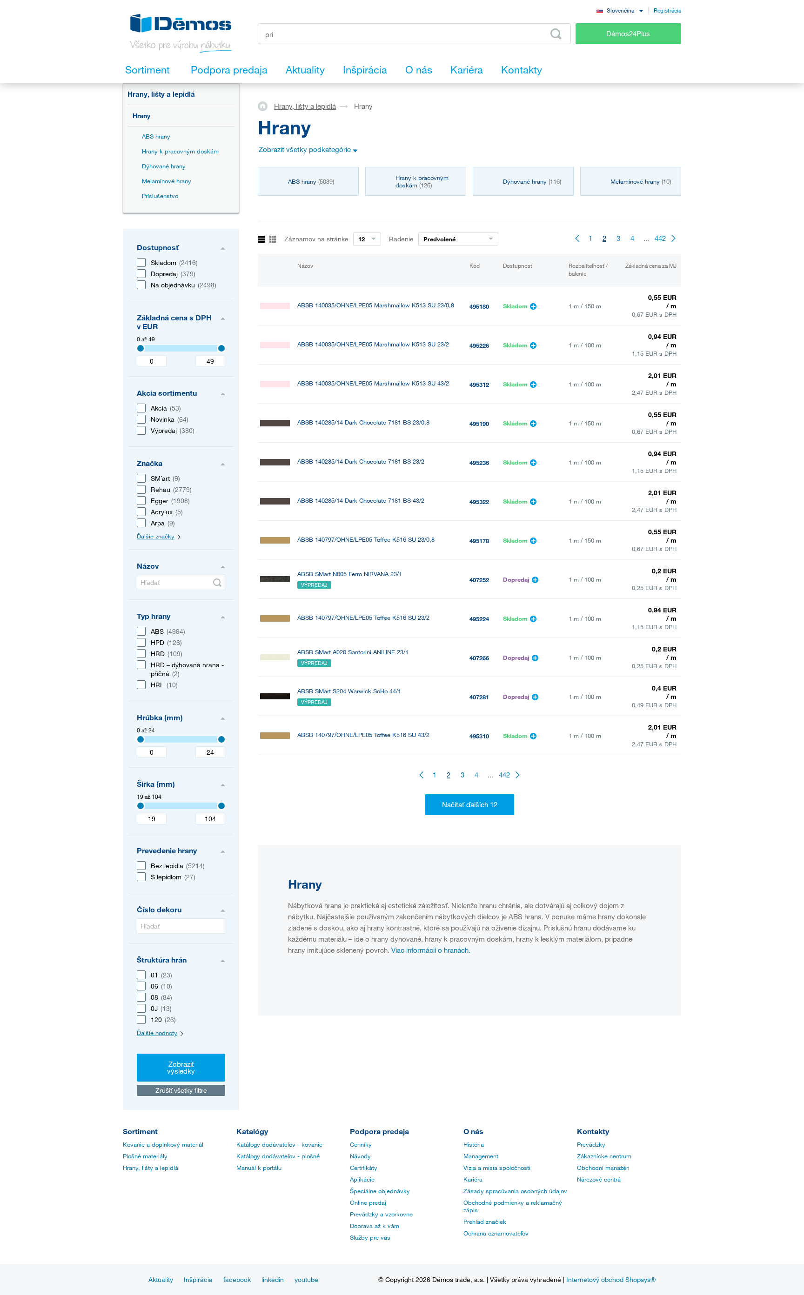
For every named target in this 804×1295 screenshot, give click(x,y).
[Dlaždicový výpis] (272, 240)
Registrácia (667, 10)
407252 (479, 580)
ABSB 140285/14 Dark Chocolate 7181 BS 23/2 (360, 461)
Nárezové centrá (599, 1179)
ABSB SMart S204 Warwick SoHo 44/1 (349, 691)
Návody (360, 1156)
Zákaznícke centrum (604, 1156)
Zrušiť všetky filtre (181, 1090)
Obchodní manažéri (603, 1167)
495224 (479, 619)
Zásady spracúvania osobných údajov (515, 1191)
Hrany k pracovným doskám (180, 151)
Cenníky (361, 1144)
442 (660, 238)
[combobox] (619, 10)
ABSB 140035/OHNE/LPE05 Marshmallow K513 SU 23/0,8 (375, 305)
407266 (479, 658)
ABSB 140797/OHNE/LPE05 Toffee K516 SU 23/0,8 (366, 539)
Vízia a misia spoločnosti (496, 1167)
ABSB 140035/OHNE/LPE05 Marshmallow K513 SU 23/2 (373, 344)
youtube (306, 1279)
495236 (479, 462)
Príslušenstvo (160, 195)
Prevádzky (591, 1144)
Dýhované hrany (164, 166)
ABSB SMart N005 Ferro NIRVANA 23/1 (349, 574)
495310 (479, 736)
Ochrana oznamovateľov (496, 1233)
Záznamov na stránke (316, 239)
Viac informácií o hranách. (430, 950)
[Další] (674, 238)
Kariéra (472, 1179)
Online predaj (368, 1202)
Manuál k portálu (258, 1167)
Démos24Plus (628, 33)
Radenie (401, 239)
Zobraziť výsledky (181, 1067)
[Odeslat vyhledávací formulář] (217, 582)
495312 (479, 384)
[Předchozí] (576, 238)
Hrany (141, 116)
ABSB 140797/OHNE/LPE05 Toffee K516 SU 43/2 (363, 734)
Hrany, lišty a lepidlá (161, 94)
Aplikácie (362, 1179)
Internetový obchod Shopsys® (611, 1279)
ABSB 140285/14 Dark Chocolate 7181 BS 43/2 (360, 500)
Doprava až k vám (374, 1225)
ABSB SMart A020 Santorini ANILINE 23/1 (353, 652)
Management (480, 1156)
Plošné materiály (145, 1156)
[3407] (140, 348)
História (473, 1144)
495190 (479, 423)
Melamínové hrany (166, 181)
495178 (479, 541)
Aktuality (160, 1279)
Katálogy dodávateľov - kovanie (279, 1144)
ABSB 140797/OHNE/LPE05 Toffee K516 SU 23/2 (363, 617)
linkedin (272, 1279)
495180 (479, 306)
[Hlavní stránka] (266, 106)
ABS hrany (156, 136)
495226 (479, 345)
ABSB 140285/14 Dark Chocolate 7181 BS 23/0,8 (363, 422)
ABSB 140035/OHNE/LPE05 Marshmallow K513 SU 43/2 (373, 383)
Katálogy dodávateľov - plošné (278, 1156)
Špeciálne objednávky (380, 1191)
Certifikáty (363, 1167)
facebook (237, 1279)
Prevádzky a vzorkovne (381, 1214)
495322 (479, 501)
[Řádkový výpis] (261, 240)
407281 (479, 697)
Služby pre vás (370, 1237)
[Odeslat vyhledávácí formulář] (556, 34)
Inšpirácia (198, 1279)
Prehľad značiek (484, 1221)
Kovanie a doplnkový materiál (163, 1144)
